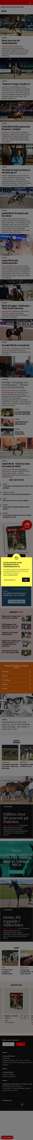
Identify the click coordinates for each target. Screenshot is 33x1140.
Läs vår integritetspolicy (10, 575)
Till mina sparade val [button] (9, 579)
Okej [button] (26, 580)
